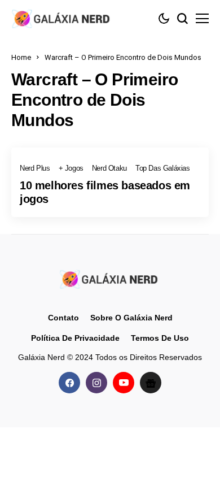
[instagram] (96, 382)
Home (21, 57)
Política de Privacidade (75, 337)
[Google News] (150, 382)
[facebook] (69, 382)
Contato (63, 317)
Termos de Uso (160, 337)
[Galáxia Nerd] (62, 18)
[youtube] (123, 382)
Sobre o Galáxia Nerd (131, 317)
